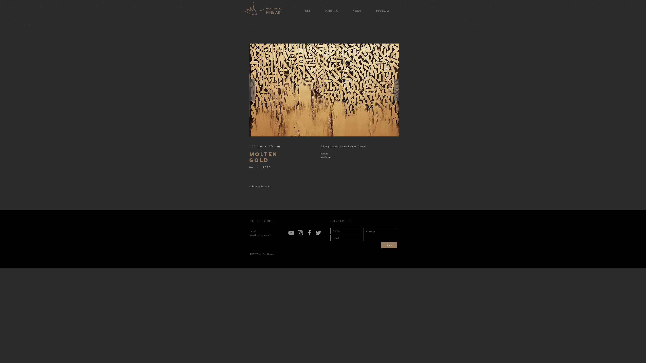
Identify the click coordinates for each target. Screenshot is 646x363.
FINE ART (274, 10)
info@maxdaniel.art (260, 235)
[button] (324, 90)
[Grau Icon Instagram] (300, 232)
